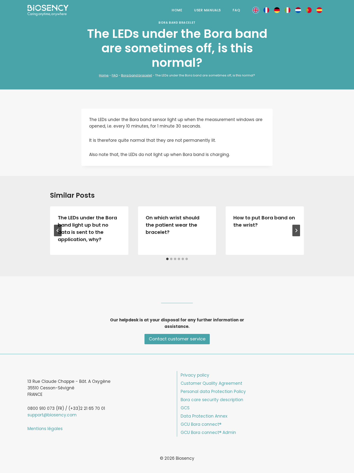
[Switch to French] (266, 10)
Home (177, 10)
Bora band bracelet (177, 23)
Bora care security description (212, 400)
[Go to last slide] (58, 230)
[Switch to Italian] (287, 10)
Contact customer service (177, 339)
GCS (185, 408)
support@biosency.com (52, 415)
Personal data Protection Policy (213, 391)
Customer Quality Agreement (211, 383)
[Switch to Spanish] (319, 10)
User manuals (207, 10)
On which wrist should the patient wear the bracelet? (172, 225)
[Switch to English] (255, 10)
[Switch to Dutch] (298, 10)
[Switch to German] (277, 10)
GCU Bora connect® (201, 424)
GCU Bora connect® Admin (208, 432)
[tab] (167, 259)
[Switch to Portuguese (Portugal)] (308, 10)
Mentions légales (45, 429)
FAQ (236, 10)
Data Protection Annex (204, 416)
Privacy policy (195, 375)
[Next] (296, 230)
